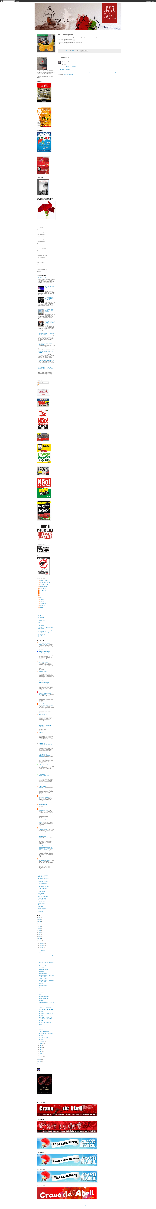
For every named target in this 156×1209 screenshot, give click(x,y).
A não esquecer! (42, 766)
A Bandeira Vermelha (43, 875)
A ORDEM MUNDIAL (43, 672)
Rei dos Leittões (42, 836)
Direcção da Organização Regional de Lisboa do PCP (46, 631)
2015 (39, 936)
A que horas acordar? (43, 733)
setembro (42, 1041)
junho (41, 1047)
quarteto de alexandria (44, 828)
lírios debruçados (43, 973)
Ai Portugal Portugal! (43, 662)
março (41, 1053)
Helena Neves (43, 588)
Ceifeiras (41, 983)
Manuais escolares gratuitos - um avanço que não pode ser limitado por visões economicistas (46, 848)
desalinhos (41, 967)
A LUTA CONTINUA (43, 1037)
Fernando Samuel (44, 586)
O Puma (40, 796)
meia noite (41, 971)
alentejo (41, 1000)
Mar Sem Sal (41, 893)
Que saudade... (42, 959)
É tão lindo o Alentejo (44, 996)
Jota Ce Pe (40, 615)
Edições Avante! (41, 620)
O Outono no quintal (43, 829)
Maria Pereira (43, 595)
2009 (39, 1061)
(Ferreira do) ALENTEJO (44, 987)
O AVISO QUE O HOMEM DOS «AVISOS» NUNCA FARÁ (46, 1018)
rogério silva (42, 605)
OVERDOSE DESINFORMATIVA (46, 1002)
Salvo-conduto (41, 903)
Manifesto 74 (42, 743)
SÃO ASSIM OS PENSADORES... (46, 1009)
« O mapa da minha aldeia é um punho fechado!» (49, 310)
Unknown (42, 599)
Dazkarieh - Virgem (43, 969)
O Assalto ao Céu (43, 754)
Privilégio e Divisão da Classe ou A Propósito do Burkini (50, 322)
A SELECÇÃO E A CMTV (44, 810)
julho (41, 1045)
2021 (39, 925)
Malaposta (41, 732)
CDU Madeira (41, 624)
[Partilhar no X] (84, 51)
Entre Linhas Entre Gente (43, 886)
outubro (41, 947)
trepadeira (41, 859)
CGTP (39, 622)
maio (41, 1049)
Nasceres (41, 837)
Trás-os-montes (42, 989)
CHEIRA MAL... (42, 1028)
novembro (42, 945)
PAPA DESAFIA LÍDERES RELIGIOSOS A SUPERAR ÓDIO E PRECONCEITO (46, 777)
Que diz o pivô (41, 901)
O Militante (40, 619)
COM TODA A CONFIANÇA (45, 1022)
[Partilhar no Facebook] (85, 51)
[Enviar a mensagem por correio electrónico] (78, 50)
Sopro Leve (40, 904)
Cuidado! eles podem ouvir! (45, 1026)
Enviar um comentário (65, 69)
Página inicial (91, 72)
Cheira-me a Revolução (43, 883)
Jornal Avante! (41, 617)
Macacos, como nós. (43, 644)
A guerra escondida (43, 683)
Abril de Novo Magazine (44, 651)
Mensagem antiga (116, 72)
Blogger (85, 1205)
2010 (39, 1059)
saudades (41, 1006)
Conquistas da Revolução (45, 692)
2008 (39, 1063)
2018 (39, 930)
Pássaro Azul (41, 787)
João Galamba (43, 593)
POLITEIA (41, 809)
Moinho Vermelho (42, 894)
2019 (39, 928)
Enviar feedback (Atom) (69, 74)
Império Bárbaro (42, 704)
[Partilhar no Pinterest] (87, 51)
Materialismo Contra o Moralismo (46, 360)
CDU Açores (41, 625)
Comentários (42, 385)
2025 (39, 919)
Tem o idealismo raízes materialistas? (46, 705)
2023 (39, 921)
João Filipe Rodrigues (45, 590)
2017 (39, 932)
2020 (39, 926)
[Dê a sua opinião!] (82, 51)
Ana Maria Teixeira (44, 580)
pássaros (41, 960)
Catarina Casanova (44, 584)
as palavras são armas (44, 682)
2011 (39, 942)
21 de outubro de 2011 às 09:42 (69, 66)
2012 (39, 940)
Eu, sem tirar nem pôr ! (43, 888)
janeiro (41, 1056)
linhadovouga (43, 603)
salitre (40, 952)
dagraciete (40, 911)
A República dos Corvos (44, 643)
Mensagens (41, 382)
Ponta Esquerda (42, 819)
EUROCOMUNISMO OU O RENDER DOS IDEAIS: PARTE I (49, 298)
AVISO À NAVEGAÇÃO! (44, 1031)
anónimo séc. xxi (42, 671)
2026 (39, 917)
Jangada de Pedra (43, 714)
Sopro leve (40, 906)
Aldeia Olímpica (41, 876)
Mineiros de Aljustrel (43, 965)
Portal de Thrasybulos (43, 899)
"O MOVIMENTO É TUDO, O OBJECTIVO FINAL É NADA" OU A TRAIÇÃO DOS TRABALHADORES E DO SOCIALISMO (46, 369)
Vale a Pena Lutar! (42, 908)
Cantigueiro (40, 880)
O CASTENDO (42, 774)
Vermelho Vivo (41, 909)
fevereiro (42, 1055)
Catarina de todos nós (43, 881)
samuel (41, 607)
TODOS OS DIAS (42, 277)
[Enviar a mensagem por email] (81, 51)
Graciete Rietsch (66, 60)
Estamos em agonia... (44, 998)
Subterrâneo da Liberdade (45, 846)
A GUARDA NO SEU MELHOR (45, 860)
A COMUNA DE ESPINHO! (45, 1007)
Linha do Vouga (41, 891)
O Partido (40, 614)
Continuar (40, 885)
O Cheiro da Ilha (42, 786)
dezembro (42, 943)
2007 (39, 1065)
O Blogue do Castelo (43, 764)
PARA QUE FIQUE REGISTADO (46, 1033)
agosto (41, 1043)
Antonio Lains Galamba (45, 582)
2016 (39, 934)
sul (40, 994)
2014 (39, 938)
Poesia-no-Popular (42, 898)
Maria (41, 597)
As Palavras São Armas (43, 878)
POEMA (41, 1004)
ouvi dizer (41, 990)
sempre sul (41, 992)
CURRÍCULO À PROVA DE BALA (46, 1013)
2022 (39, 923)
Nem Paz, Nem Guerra (43, 896)
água (40, 954)
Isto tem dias (41, 890)
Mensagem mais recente (64, 72)
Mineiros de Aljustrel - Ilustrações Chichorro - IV (46, 956)
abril (41, 1051)
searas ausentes (43, 978)
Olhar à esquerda (43, 804)
